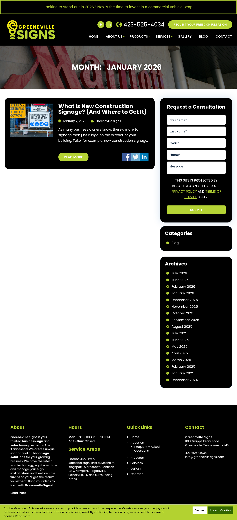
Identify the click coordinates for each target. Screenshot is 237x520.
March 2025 (181, 360)
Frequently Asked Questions (147, 449)
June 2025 (180, 340)
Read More (18, 493)
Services (162, 36)
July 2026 (179, 273)
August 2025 (181, 326)
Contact (224, 36)
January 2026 (182, 293)
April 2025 (179, 353)
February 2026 (183, 286)
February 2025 (183, 366)
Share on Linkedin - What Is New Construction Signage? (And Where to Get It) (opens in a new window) (144, 157)
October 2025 (182, 313)
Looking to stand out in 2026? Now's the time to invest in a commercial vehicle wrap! (118, 7)
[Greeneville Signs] (31, 20)
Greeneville (77, 459)
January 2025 (182, 373)
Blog (203, 36)
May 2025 (179, 346)
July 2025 (179, 333)
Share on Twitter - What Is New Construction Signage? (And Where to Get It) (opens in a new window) (135, 157)
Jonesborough (79, 463)
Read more (73, 157)
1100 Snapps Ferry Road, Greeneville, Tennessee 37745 (207, 443)
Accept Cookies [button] (220, 510)
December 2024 (184, 380)
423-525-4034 (144, 25)
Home (93, 36)
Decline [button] (199, 510)
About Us (114, 36)
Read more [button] (22, 516)
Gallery (185, 36)
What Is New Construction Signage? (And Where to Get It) (102, 109)
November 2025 (184, 306)
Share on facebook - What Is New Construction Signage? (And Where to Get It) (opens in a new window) (126, 157)
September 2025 (185, 320)
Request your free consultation (200, 24)
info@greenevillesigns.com (204, 457)
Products (139, 36)
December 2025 (184, 300)
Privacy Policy (184, 191)
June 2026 (179, 280)
